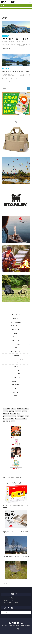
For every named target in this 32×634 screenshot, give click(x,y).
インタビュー (15, 333)
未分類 (16, 388)
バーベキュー (15, 373)
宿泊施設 (15, 381)
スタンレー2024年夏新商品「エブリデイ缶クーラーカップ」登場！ (16, 215)
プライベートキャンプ (21, 418)
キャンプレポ (15, 344)
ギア (15, 336)
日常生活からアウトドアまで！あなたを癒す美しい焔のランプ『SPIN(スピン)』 (16, 244)
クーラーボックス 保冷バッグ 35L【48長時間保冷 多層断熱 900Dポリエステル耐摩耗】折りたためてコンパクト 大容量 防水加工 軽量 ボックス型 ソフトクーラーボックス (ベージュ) (16, 155)
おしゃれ (11, 411)
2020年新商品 (6, 408)
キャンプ (15, 340)
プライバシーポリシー (9, 600)
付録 (4, 421)
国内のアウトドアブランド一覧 (11, 602)
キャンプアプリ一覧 (8, 599)
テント (27, 416)
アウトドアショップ (15, 322)
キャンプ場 (16, 348)
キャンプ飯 (13, 413)
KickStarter (20, 408)
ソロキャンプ (20, 416)
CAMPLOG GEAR (15, 625)
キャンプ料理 (15, 351)
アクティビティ (15, 325)
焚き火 (13, 421)
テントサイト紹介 (16, 370)
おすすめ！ (18, 411)
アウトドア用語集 (8, 597)
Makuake (5, 411)
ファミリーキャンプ (8, 418)
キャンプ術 (15, 355)
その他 (16, 366)
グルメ (16, 362)
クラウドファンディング (15, 359)
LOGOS (27, 408)
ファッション (15, 377)
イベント (15, 329)
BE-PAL (13, 408)
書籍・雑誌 (15, 384)
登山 (15, 392)
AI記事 (16, 318)
